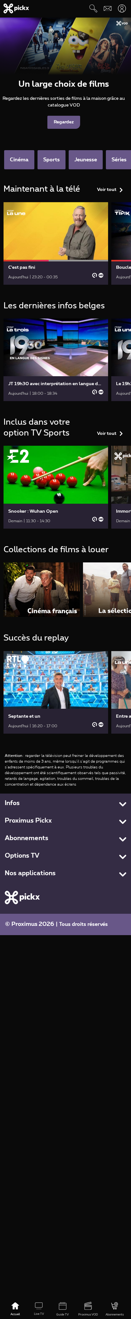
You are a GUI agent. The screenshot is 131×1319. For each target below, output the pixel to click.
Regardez (64, 122)
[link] (55, 243)
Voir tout (106, 189)
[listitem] (41, 589)
